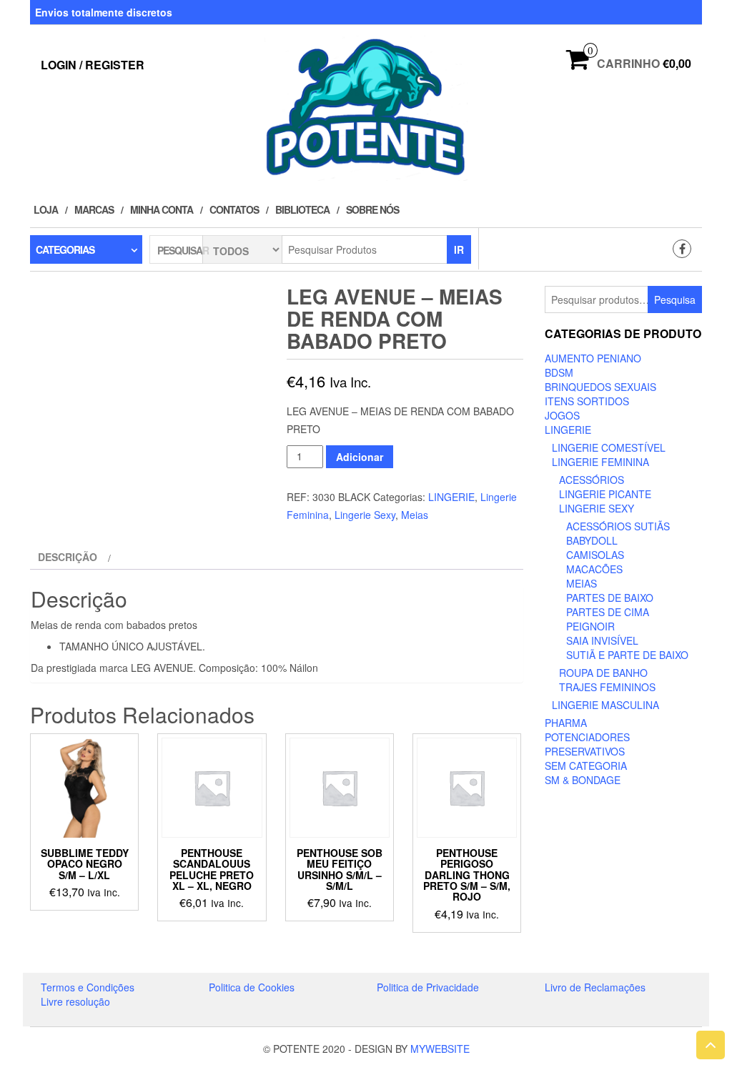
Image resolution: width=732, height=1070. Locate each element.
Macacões (594, 569)
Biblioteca (302, 209)
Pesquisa (675, 299)
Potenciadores (587, 737)
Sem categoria (586, 765)
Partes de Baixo (609, 597)
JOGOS (562, 415)
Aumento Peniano (593, 358)
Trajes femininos (607, 687)
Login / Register (92, 64)
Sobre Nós (372, 209)
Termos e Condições (87, 987)
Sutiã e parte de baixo (627, 655)
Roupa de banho (603, 672)
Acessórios (591, 479)
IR (459, 249)
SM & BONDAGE (582, 780)
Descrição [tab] (67, 557)
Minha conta (161, 209)
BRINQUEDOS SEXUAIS (600, 387)
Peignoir (590, 626)
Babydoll (592, 540)
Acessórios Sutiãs (618, 526)
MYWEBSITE (440, 1048)
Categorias (65, 249)
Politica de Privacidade (428, 987)
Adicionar (359, 457)
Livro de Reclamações (595, 987)
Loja (46, 209)
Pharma (566, 722)
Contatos (234, 209)
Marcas (94, 209)
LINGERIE (451, 497)
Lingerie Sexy (365, 514)
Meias (414, 514)
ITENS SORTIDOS (587, 401)
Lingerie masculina (605, 705)
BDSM (559, 372)
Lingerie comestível (609, 447)
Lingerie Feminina (600, 462)
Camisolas (595, 555)
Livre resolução (75, 1001)
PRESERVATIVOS (585, 751)
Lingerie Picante (605, 494)
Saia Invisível (602, 640)
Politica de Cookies (252, 987)
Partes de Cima (607, 612)
